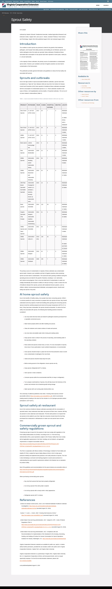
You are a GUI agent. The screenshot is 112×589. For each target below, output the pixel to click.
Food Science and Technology (88, 102)
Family (66, 9)
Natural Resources (93, 9)
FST (11, 13)
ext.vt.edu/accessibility (25, 560)
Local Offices (27, 1)
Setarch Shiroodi (85, 94)
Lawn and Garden (83, 9)
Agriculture (46, 9)
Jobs (3, 1)
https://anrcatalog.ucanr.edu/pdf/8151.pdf (41, 396)
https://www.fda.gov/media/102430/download (54, 538)
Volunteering (8, 1)
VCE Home (50, 1)
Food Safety (84, 85)
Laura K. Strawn (85, 96)
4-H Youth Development (105, 9)
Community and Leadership (57, 9)
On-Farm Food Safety (86, 87)
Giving (21, 1)
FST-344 (15, 13)
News (33, 1)
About (37, 1)
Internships (16, 1)
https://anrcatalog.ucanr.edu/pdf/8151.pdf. (32, 515)
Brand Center (43, 1)
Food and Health (74, 9)
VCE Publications (6, 13)
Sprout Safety (19, 13)
